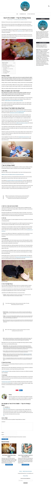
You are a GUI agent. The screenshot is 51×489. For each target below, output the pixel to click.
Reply (4, 415)
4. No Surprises (5, 70)
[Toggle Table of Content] (14, 63)
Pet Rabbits (16, 19)
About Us (20, 471)
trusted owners (20, 30)
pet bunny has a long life (6, 381)
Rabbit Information (24, 19)
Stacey (12, 19)
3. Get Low (5, 69)
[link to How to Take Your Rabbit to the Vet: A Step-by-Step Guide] (25, 448)
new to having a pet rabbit (20, 111)
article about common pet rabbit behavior (17, 112)
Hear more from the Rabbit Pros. (25, 478)
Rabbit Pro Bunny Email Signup (27, 471)
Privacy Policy (25, 475)
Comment (3, 421)
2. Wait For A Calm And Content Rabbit (8, 68)
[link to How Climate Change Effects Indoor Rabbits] (9, 448)
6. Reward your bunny (6, 72)
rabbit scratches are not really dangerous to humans (14, 100)
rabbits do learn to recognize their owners (17, 174)
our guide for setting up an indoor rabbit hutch (14, 180)
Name (3, 432)
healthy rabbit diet (5, 371)
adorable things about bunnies (24, 136)
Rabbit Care (19, 19)
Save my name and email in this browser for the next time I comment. (14, 436)
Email (21, 390)
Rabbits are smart (5, 174)
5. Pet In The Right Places (7, 71)
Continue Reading (9, 464)
